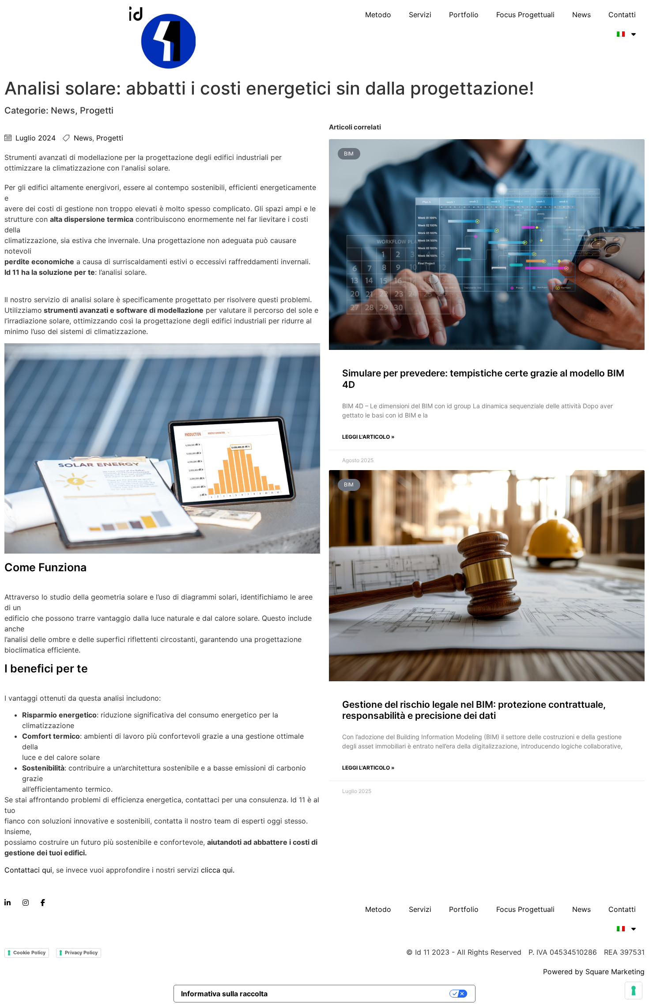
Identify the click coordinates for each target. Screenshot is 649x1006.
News (581, 14)
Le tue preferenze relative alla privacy (363, 993)
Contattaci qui (28, 870)
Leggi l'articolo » (368, 436)
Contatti (622, 14)
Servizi (420, 14)
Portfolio (464, 14)
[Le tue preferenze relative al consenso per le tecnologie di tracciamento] (633, 990)
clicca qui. (217, 870)
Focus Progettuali (525, 14)
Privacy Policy (81, 952)
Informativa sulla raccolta (224, 993)
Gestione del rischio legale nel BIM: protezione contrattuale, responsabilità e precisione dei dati (474, 710)
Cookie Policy (29, 952)
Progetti (96, 110)
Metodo (378, 14)
